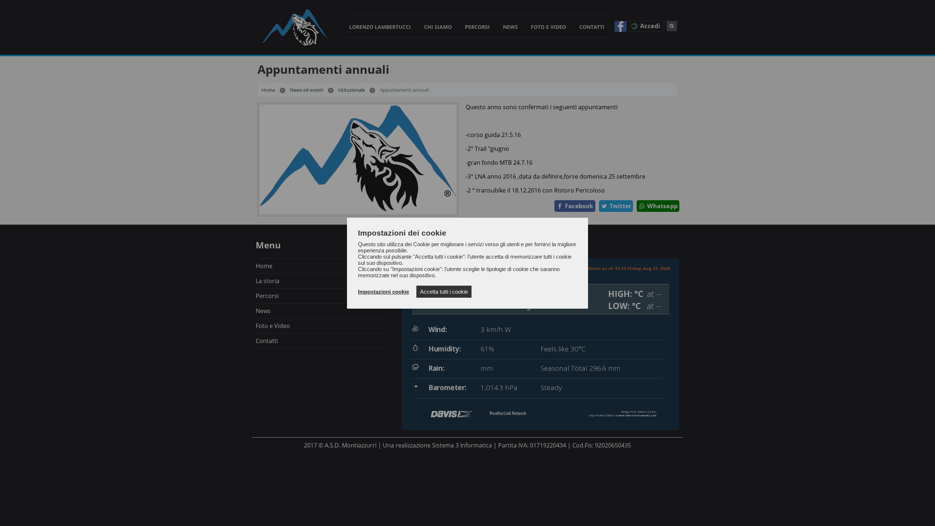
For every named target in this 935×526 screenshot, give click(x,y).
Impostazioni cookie (383, 292)
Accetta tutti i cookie (444, 292)
